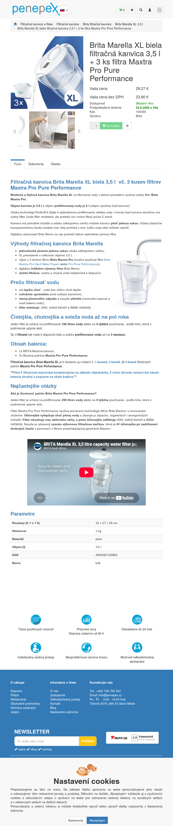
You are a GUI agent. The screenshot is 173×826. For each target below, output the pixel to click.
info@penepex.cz (110, 695)
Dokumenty (36, 164)
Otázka (55, 164)
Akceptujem (97, 820)
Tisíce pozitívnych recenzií (36, 629)
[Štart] (15, 24)
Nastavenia (75, 820)
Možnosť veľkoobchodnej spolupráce (137, 659)
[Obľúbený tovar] (132, 10)
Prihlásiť (88, 741)
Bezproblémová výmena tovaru (86, 657)
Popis (17, 164)
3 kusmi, (115, 362)
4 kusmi (131, 362)
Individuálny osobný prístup (36, 657)
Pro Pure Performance (83, 264)
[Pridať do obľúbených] (127, 125)
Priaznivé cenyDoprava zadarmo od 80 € (86, 631)
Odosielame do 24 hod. (137, 629)
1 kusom (101, 362)
